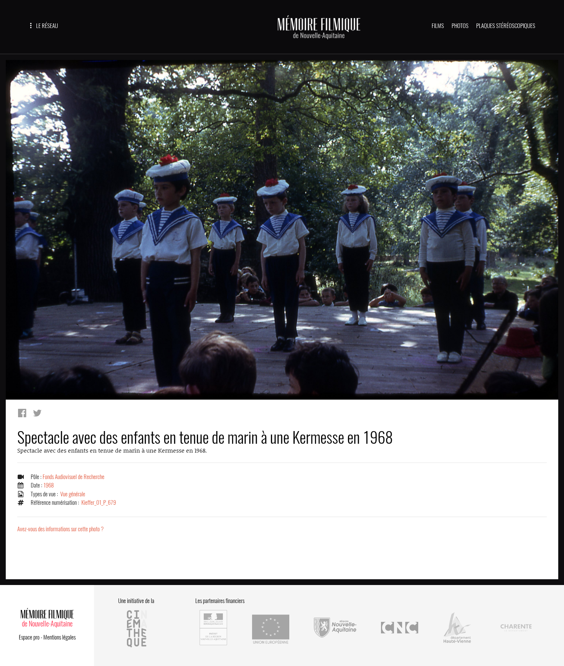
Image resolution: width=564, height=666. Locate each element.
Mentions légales (59, 637)
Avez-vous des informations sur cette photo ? (60, 529)
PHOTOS (460, 26)
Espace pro (29, 637)
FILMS (438, 26)
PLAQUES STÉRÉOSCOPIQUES (505, 26)
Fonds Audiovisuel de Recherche (73, 477)
